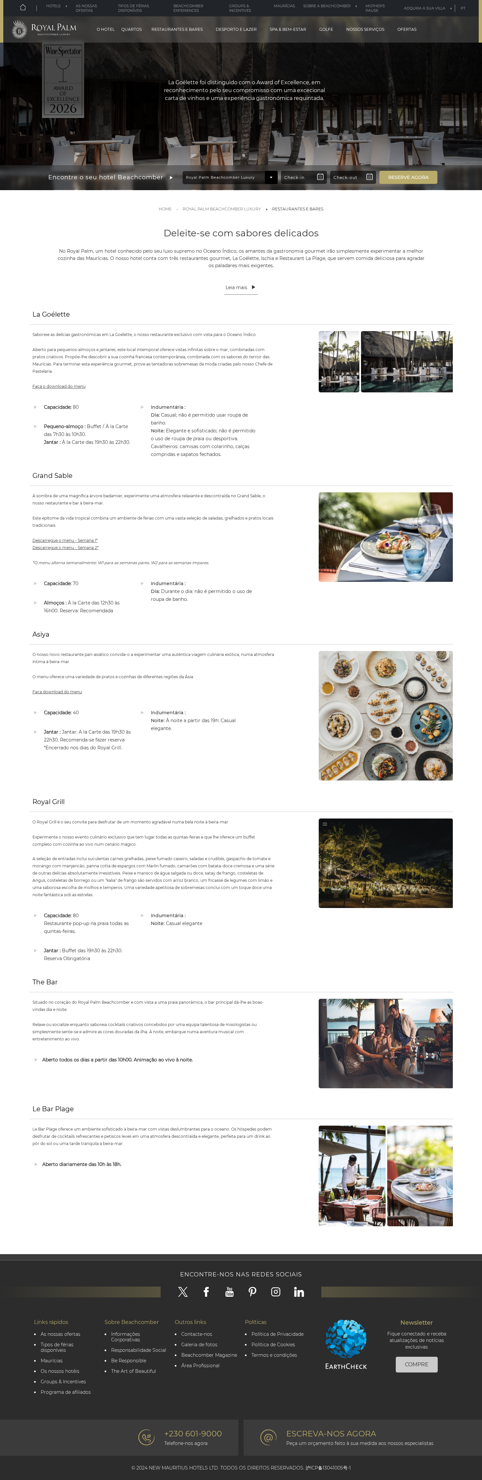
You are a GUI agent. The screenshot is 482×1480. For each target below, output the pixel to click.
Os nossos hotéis (60, 1371)
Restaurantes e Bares (177, 29)
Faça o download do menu (59, 386)
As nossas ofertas (86, 8)
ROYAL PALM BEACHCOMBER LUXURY (222, 209)
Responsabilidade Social (138, 1350)
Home (165, 209)
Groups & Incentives (240, 8)
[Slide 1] (238, 155)
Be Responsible (128, 1361)
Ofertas (406, 29)
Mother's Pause (375, 8)
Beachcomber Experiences (188, 8)
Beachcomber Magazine (209, 1355)
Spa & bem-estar (288, 29)
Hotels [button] (53, 6)
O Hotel (106, 29)
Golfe (326, 29)
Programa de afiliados (66, 1392)
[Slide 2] (243, 155)
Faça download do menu (57, 691)
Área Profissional (200, 1366)
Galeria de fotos (199, 1345)
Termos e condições (274, 1355)
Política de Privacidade (277, 1334)
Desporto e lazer (236, 29)
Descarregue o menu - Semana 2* (65, 547)
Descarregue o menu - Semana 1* (65, 540)
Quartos (131, 29)
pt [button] (463, 8)
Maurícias (284, 6)
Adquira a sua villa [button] (424, 8)
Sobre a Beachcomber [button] (327, 6)
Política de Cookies (273, 1345)
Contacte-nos (196, 1334)
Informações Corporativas (125, 1337)
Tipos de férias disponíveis (133, 8)
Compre (417, 1364)
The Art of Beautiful (133, 1371)
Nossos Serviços (365, 29)
